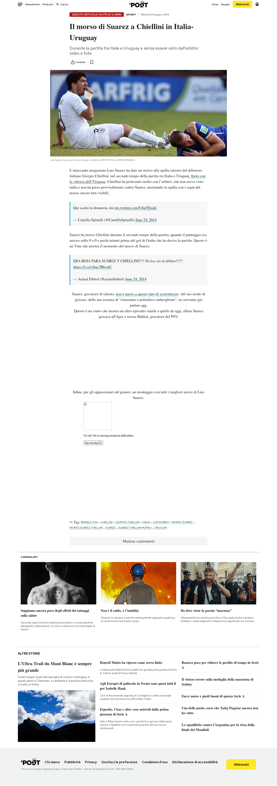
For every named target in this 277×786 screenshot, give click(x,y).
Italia (146, 522)
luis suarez (161, 522)
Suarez (111, 527)
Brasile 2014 (89, 522)
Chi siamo (52, 762)
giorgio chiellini (127, 522)
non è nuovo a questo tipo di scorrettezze (147, 293)
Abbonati (242, 4)
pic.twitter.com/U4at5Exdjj (136, 207)
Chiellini (106, 522)
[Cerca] (57, 4)
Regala (225, 4)
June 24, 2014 (146, 219)
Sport (131, 14)
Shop (215, 4)
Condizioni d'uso (155, 762)
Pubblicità (72, 762)
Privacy (91, 762)
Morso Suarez (182, 522)
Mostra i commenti (138, 541)
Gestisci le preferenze (119, 762)
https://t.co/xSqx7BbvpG (92, 266)
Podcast (48, 4)
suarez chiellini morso (135, 527)
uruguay (161, 527)
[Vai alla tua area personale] (257, 4)
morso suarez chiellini (86, 527)
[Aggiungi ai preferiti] (92, 62)
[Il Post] (138, 4)
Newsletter (32, 4)
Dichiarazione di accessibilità (195, 762)
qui (144, 305)
